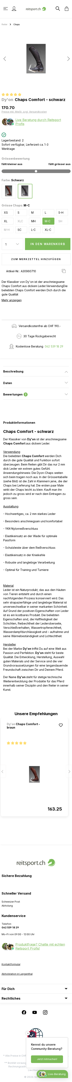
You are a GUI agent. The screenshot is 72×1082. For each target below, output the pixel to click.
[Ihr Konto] (14, 9)
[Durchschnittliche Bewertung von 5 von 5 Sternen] (13, 95)
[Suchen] (57, 9)
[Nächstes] (67, 58)
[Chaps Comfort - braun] (34, 774)
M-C (47, 221)
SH (60, 221)
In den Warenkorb (47, 244)
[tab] (36, 371)
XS (6, 212)
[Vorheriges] (5, 58)
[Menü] (6, 9)
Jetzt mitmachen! (47, 1059)
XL (5, 221)
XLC (20, 221)
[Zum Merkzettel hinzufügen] (61, 725)
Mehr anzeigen (12, 300)
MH (33, 221)
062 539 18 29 (54, 346)
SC (19, 229)
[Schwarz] (25, 191)
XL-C (48, 229)
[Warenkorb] (65, 9)
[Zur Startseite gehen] (36, 8)
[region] (36, 60)
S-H (60, 212)
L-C (33, 229)
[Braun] (9, 191)
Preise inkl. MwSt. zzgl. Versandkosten (24, 111)
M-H (7, 229)
